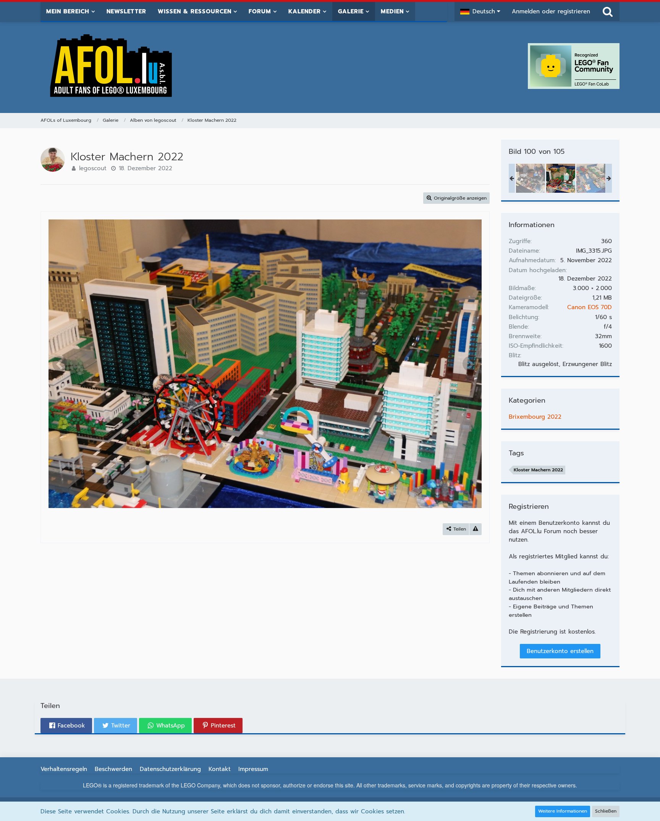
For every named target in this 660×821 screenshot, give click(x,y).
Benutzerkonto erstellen (560, 651)
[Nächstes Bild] (470, 363)
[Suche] (608, 11)
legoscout (93, 168)
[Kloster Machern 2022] (530, 178)
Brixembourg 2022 (535, 417)
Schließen (605, 811)
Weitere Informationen (562, 811)
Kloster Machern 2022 (538, 469)
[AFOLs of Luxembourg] (111, 66)
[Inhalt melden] (475, 529)
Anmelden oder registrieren (551, 11)
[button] (480, 11)
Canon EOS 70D (589, 307)
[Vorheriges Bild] (60, 363)
